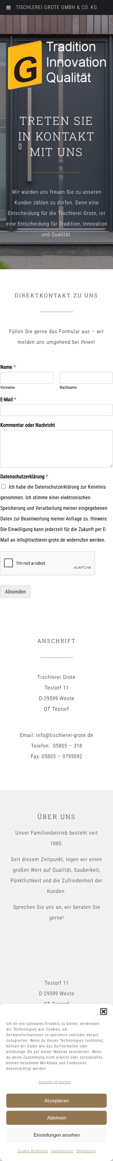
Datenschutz (62, 1151)
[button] (103, 1011)
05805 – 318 (67, 746)
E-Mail (8, 399)
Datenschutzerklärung (24, 477)
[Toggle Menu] (8, 7)
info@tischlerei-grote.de (64, 735)
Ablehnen (56, 1117)
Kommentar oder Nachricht (27, 425)
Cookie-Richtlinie (33, 1151)
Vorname (7, 387)
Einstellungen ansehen (57, 1135)
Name (8, 367)
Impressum (86, 1151)
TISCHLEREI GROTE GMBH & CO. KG (56, 7)
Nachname (68, 387)
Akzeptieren (56, 1100)
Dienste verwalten (55, 1082)
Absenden (15, 591)
